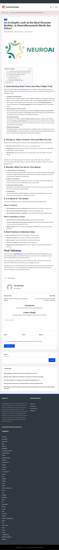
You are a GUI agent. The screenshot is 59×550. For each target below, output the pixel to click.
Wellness (4, 539)
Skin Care (4, 513)
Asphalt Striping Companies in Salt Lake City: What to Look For (20, 373)
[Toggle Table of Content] (29, 69)
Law (3, 492)
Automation (4, 439)
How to (3, 490)
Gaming (4, 481)
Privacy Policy (33, 408)
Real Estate (5, 504)
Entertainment (5, 462)
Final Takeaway (9, 82)
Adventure (4, 436)
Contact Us (33, 406)
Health (3, 485)
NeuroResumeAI (11, 278)
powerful (32, 262)
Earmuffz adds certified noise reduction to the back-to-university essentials (23, 376)
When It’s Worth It (13, 77)
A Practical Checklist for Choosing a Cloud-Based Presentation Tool (21, 380)
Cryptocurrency (5, 453)
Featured (4, 467)
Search (5, 354)
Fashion (4, 464)
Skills (3, 511)
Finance (4, 469)
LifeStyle (4, 495)
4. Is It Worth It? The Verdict (13, 76)
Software (4, 516)
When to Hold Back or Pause (15, 79)
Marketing (4, 497)
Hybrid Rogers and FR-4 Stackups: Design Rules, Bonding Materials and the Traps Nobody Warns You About (29, 387)
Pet (3, 502)
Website (41, 334)
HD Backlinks (19, 285)
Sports (3, 520)
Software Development (7, 518)
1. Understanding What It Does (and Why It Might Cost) (19, 71)
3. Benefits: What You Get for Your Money (16, 74)
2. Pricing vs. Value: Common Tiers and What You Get (19, 72)
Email (24, 334)
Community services (7, 450)
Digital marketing (6, 457)
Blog (3, 443)
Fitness (3, 474)
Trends (3, 532)
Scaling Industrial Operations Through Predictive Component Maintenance (23, 383)
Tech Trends (5, 525)
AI (5, 278)
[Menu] (56, 7)
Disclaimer (32, 410)
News (3, 499)
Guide (3, 483)
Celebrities (4, 448)
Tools (3, 527)
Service (4, 509)
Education (4, 460)
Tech (7, 12)
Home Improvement (7, 488)
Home (3, 12)
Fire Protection (5, 471)
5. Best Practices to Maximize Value (15, 80)
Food (3, 476)
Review (3, 506)
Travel (3, 530)
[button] (17, 288)
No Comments (29, 31)
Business (4, 446)
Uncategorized (5, 534)
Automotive (4, 441)
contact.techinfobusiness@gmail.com (12, 426)
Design (3, 455)
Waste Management (7, 537)
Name (6, 334)
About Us (32, 403)
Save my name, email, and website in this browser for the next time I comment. (24, 341)
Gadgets (4, 478)
